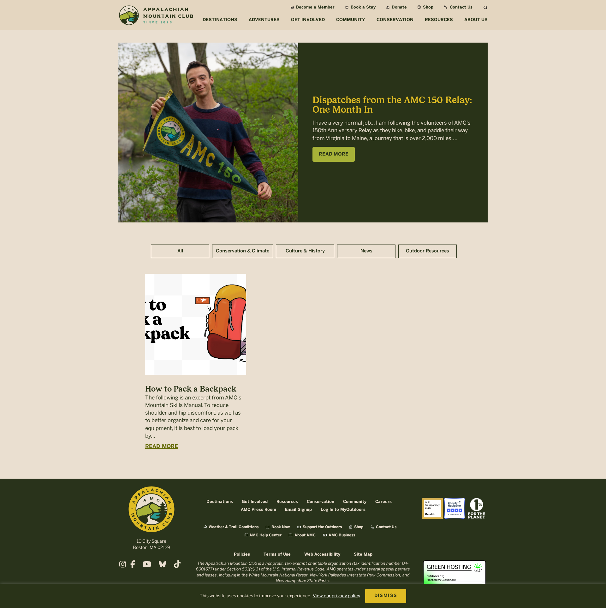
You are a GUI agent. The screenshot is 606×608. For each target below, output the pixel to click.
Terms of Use (277, 554)
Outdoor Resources (427, 251)
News (366, 251)
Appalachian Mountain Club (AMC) (155, 16)
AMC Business (341, 535)
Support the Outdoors (322, 527)
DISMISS (385, 596)
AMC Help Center (265, 535)
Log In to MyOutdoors (343, 510)
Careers (383, 502)
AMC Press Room (258, 510)
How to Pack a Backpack (190, 388)
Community (354, 502)
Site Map (363, 554)
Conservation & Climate (242, 251)
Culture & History (305, 251)
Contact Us (460, 7)
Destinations (219, 502)
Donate (398, 7)
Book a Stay (362, 7)
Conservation (320, 502)
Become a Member (315, 7)
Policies (242, 554)
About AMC (305, 535)
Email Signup (298, 510)
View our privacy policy (336, 596)
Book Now (280, 527)
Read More (161, 446)
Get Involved (255, 502)
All (180, 251)
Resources (287, 502)
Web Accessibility (322, 554)
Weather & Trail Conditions (233, 527)
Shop (427, 7)
